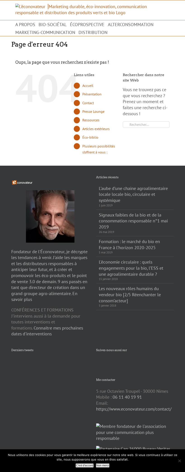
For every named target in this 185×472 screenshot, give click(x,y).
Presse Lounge (93, 111)
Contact (88, 103)
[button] (112, 32)
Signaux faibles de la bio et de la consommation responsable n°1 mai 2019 (133, 221)
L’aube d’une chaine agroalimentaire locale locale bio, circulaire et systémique (133, 194)
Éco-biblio (90, 137)
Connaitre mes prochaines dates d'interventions (47, 331)
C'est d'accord (84, 465)
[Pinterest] (116, 362)
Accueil (87, 85)
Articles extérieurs (96, 128)
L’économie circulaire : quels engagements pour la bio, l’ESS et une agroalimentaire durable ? (131, 268)
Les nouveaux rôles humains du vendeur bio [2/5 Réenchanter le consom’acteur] (130, 294)
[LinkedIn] (122, 362)
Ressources (90, 120)
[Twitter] (103, 362)
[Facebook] (97, 362)
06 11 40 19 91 (127, 397)
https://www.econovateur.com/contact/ (133, 409)
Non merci (102, 465)
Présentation (92, 94)
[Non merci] (179, 460)
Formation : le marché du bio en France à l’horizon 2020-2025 (129, 245)
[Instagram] (110, 362)
